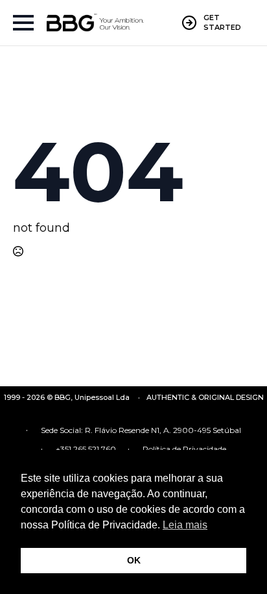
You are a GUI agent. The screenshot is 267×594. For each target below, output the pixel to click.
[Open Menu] (23, 22)
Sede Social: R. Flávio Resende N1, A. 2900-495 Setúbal (141, 430)
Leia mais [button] (185, 524)
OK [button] (134, 560)
